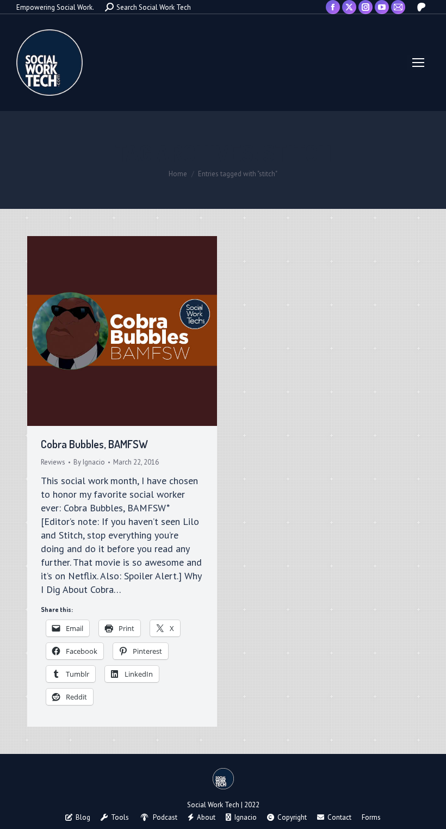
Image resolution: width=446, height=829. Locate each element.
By (89, 462)
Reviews (53, 462)
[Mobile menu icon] (418, 62)
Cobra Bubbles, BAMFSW (94, 444)
